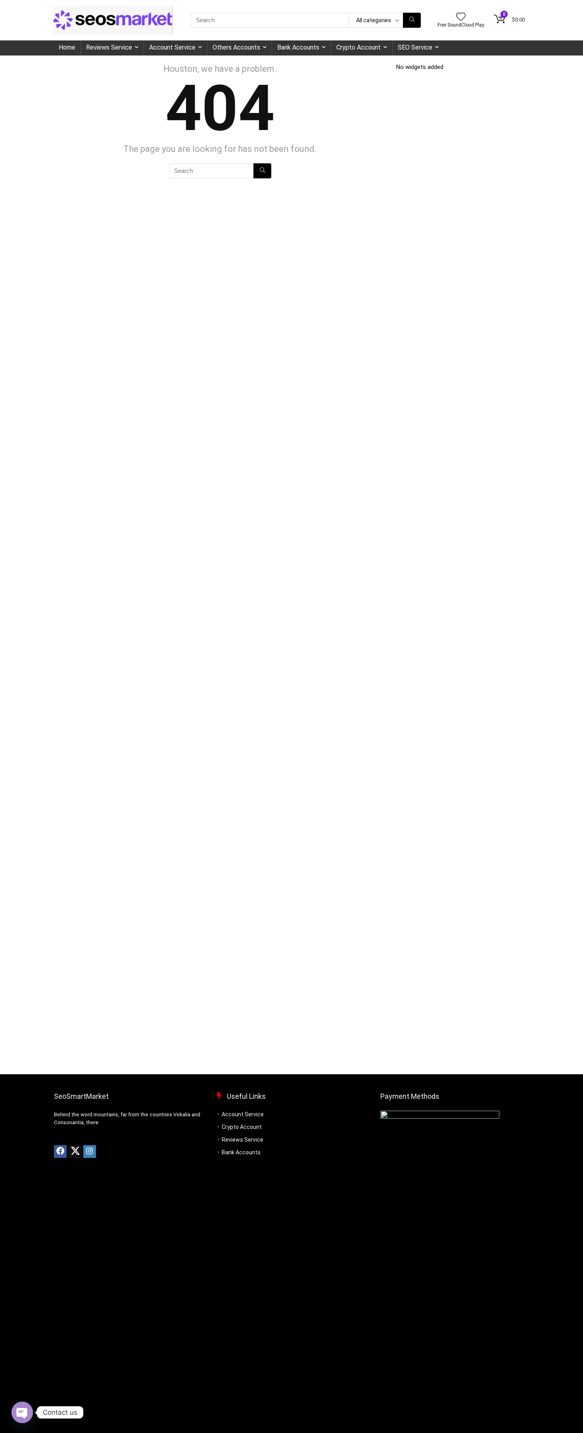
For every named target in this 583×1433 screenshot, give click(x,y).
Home (67, 47)
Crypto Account (358, 47)
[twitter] (75, 1151)
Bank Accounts (298, 47)
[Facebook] (60, 1151)
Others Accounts (236, 47)
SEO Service (415, 47)
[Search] (412, 20)
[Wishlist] (461, 17)
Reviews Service (109, 47)
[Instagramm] (89, 1151)
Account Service (172, 47)
